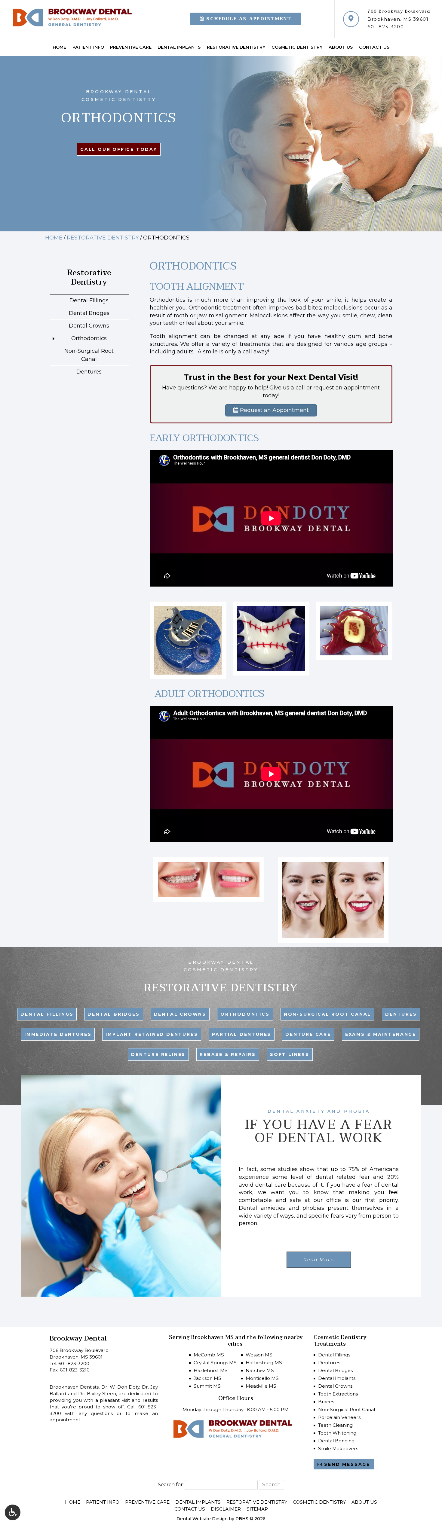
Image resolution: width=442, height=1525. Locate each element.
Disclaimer (226, 1509)
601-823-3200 (385, 26)
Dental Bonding (336, 1441)
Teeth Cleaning (335, 1425)
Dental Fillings (89, 300)
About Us (341, 47)
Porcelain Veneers (339, 1417)
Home (59, 47)
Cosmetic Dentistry (297, 47)
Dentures (89, 371)
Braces (326, 1402)
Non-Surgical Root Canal (89, 355)
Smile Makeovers (338, 1448)
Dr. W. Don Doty (120, 1387)
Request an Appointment (273, 410)
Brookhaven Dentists (74, 1387)
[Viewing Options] (13, 1512)
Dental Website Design (202, 1518)
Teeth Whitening (337, 1433)
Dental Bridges (89, 313)
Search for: (171, 1484)
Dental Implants (179, 47)
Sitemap (257, 1509)
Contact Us (374, 47)
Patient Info (88, 47)
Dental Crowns (89, 325)
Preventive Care (131, 47)
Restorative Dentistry (236, 47)
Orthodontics (89, 338)
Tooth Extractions (338, 1394)
